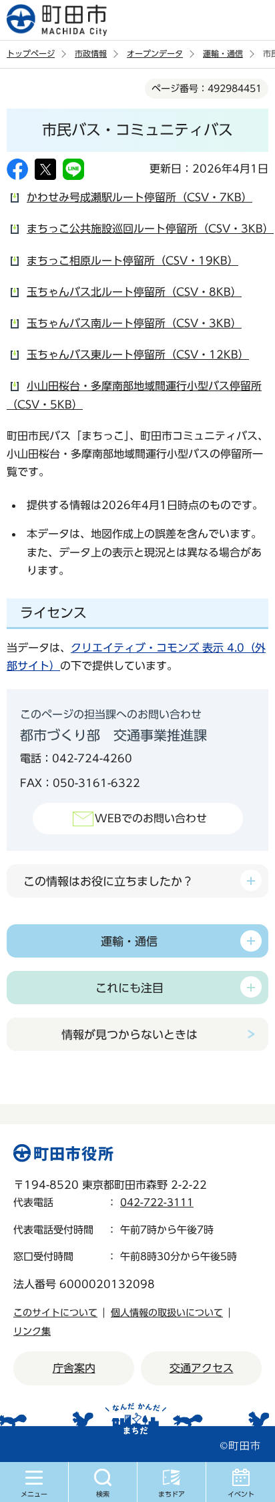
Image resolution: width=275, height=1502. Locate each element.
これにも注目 (129, 988)
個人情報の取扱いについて (167, 1312)
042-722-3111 (157, 1202)
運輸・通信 (223, 53)
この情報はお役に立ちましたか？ (108, 881)
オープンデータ (155, 53)
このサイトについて (55, 1312)
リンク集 (32, 1331)
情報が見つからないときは (129, 1034)
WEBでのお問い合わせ (151, 818)
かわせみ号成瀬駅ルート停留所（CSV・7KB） (139, 197)
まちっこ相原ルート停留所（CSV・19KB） (132, 260)
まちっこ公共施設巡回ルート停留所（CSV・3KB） (150, 228)
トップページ (31, 53)
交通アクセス (202, 1368)
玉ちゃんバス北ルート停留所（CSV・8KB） (134, 292)
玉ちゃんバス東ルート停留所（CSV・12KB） (138, 354)
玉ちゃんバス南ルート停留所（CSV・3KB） (134, 323)
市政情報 (91, 53)
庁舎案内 (74, 1368)
